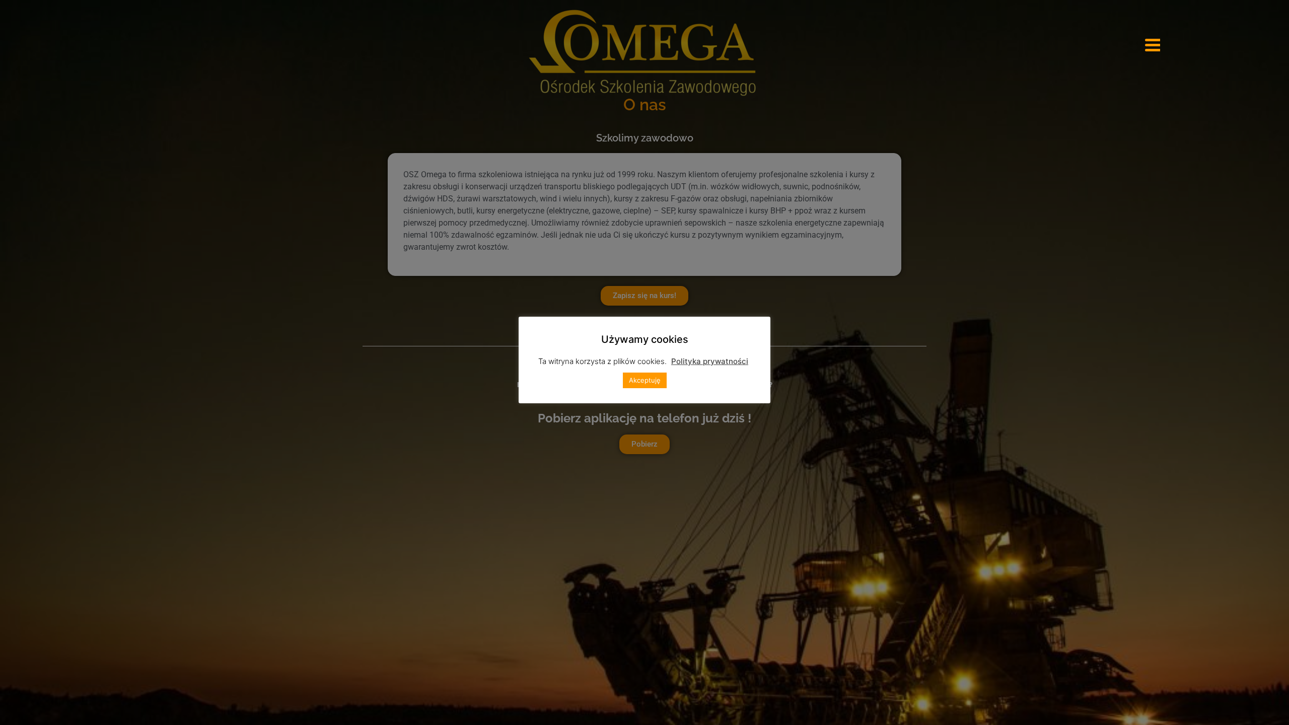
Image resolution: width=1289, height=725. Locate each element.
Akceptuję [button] (645, 380)
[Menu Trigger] (1152, 44)
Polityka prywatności (709, 361)
